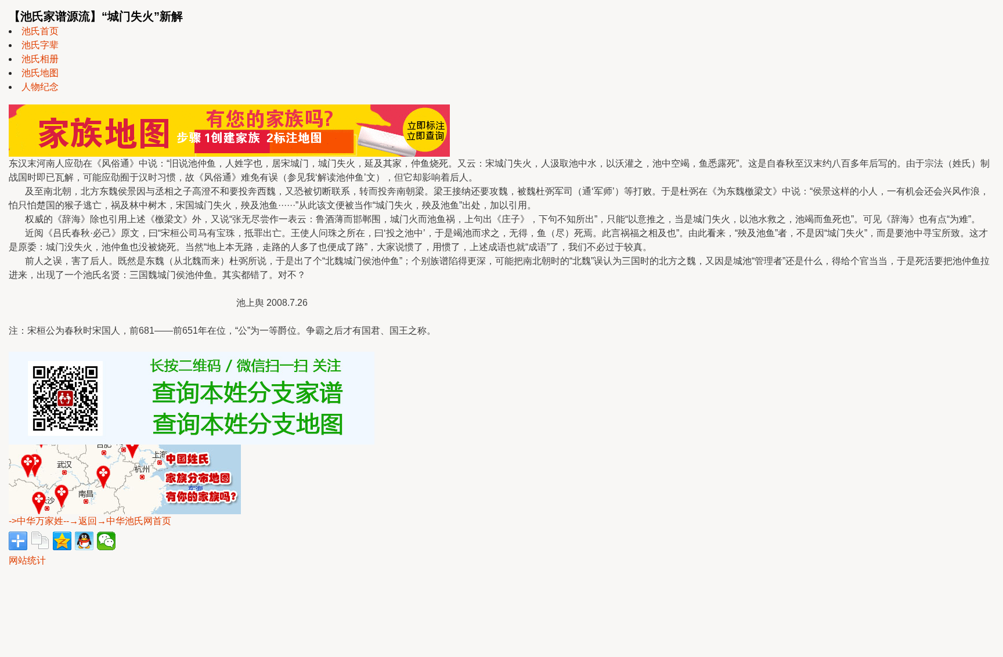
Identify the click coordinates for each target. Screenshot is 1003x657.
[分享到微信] (106, 541)
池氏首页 (40, 31)
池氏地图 (40, 73)
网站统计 (27, 560)
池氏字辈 (40, 45)
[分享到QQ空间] (62, 541)
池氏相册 (40, 59)
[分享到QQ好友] (84, 541)
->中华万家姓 (36, 521)
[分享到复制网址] (40, 541)
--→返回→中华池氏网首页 (117, 521)
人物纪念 (40, 87)
